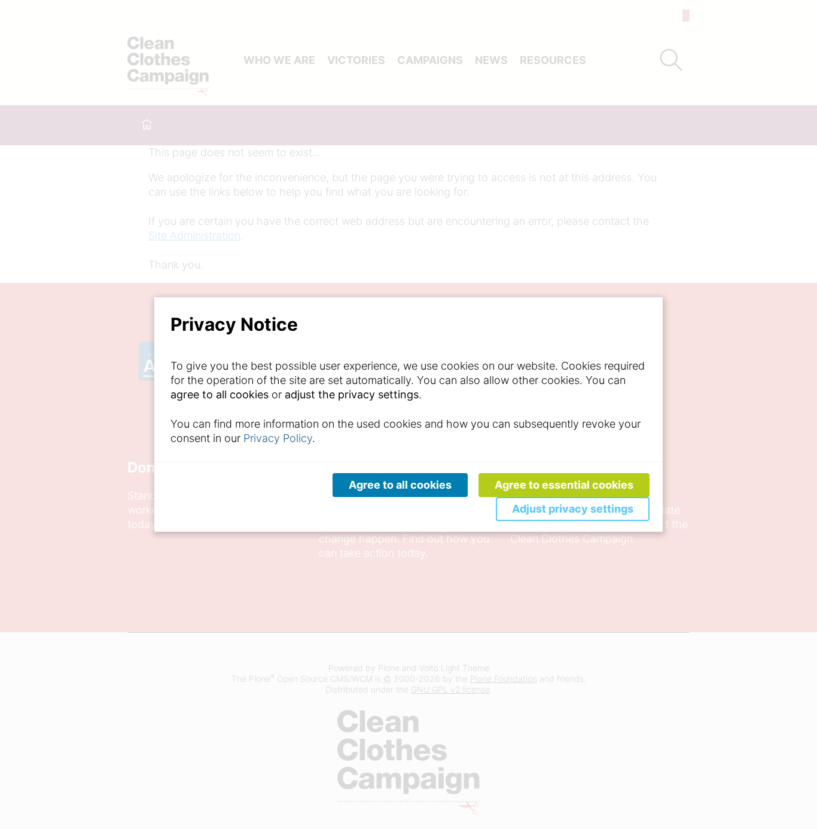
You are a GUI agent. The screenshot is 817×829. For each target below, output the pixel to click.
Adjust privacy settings (572, 508)
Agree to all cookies (400, 484)
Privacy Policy (277, 438)
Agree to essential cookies (564, 484)
